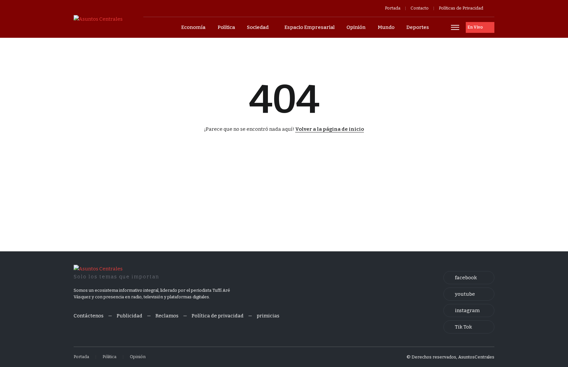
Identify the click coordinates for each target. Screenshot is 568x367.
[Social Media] (469, 277)
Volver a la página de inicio (329, 129)
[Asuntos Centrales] (98, 19)
